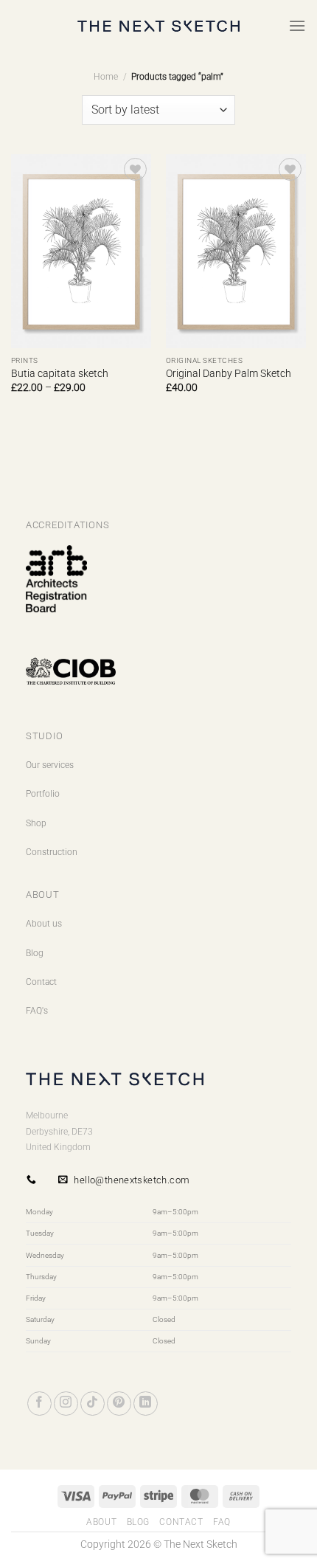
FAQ (222, 1522)
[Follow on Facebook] (39, 1403)
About (101, 1522)
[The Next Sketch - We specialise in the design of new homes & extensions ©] (158, 26)
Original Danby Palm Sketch (228, 373)
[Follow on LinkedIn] (145, 1403)
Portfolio (43, 794)
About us (44, 923)
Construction (51, 852)
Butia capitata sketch (59, 373)
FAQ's (37, 1011)
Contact (41, 982)
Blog (34, 953)
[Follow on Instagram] (66, 1403)
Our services (50, 765)
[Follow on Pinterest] (119, 1403)
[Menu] (297, 25)
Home (106, 77)
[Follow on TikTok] (92, 1403)
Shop (36, 823)
